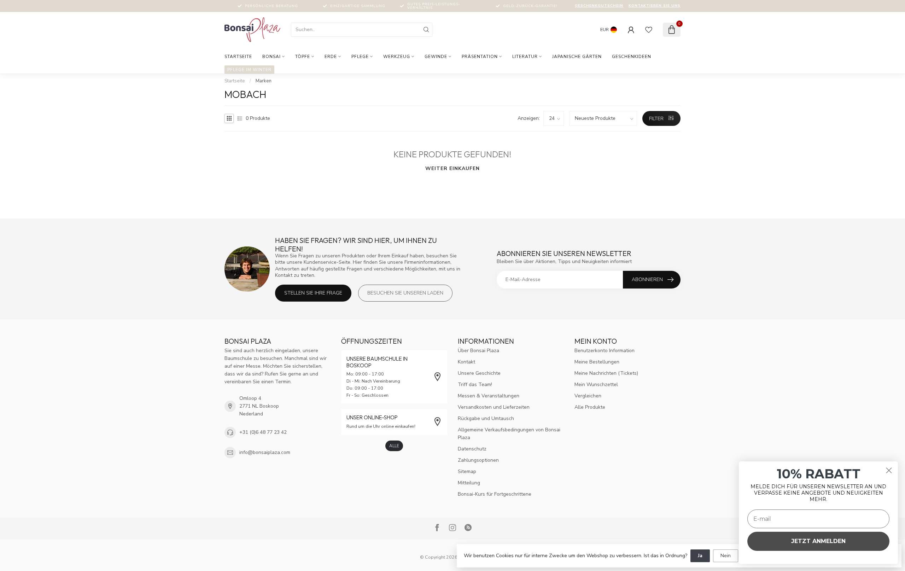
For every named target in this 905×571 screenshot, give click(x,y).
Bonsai (271, 56)
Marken (264, 81)
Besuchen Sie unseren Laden (405, 293)
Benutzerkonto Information (604, 350)
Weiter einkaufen (452, 168)
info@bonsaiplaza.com (264, 452)
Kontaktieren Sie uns (655, 5)
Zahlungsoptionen (478, 460)
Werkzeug (396, 56)
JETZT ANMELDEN (818, 541)
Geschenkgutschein (599, 5)
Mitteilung (469, 482)
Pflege (360, 56)
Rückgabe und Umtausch (486, 418)
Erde (331, 56)
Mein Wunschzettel (596, 384)
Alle (394, 446)
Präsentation (480, 56)
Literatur (525, 56)
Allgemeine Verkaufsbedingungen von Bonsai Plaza (509, 433)
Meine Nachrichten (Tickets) (606, 373)
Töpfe (302, 56)
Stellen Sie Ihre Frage (313, 293)
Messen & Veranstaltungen (488, 395)
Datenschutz (472, 448)
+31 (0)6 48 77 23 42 (263, 432)
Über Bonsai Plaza (478, 350)
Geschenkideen (631, 56)
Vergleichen (587, 395)
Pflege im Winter (249, 69)
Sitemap (467, 471)
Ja (700, 555)
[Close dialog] (889, 470)
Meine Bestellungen (596, 362)
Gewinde (436, 56)
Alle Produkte (589, 407)
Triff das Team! (475, 384)
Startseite (238, 56)
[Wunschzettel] (648, 30)
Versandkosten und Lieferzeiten (494, 407)
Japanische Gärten (577, 56)
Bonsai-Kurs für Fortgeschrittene (494, 494)
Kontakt (466, 362)
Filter (657, 118)
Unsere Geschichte (479, 373)
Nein (725, 555)
